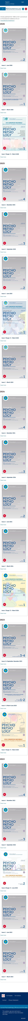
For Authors (18, 995)
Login (22, 2)
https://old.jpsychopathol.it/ (7, 20)
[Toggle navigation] (3, 9)
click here (4, 1014)
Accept (23, 1018)
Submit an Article (9, 4)
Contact (4, 1000)
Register (7, 2)
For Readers (9, 995)
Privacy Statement (13, 1000)
